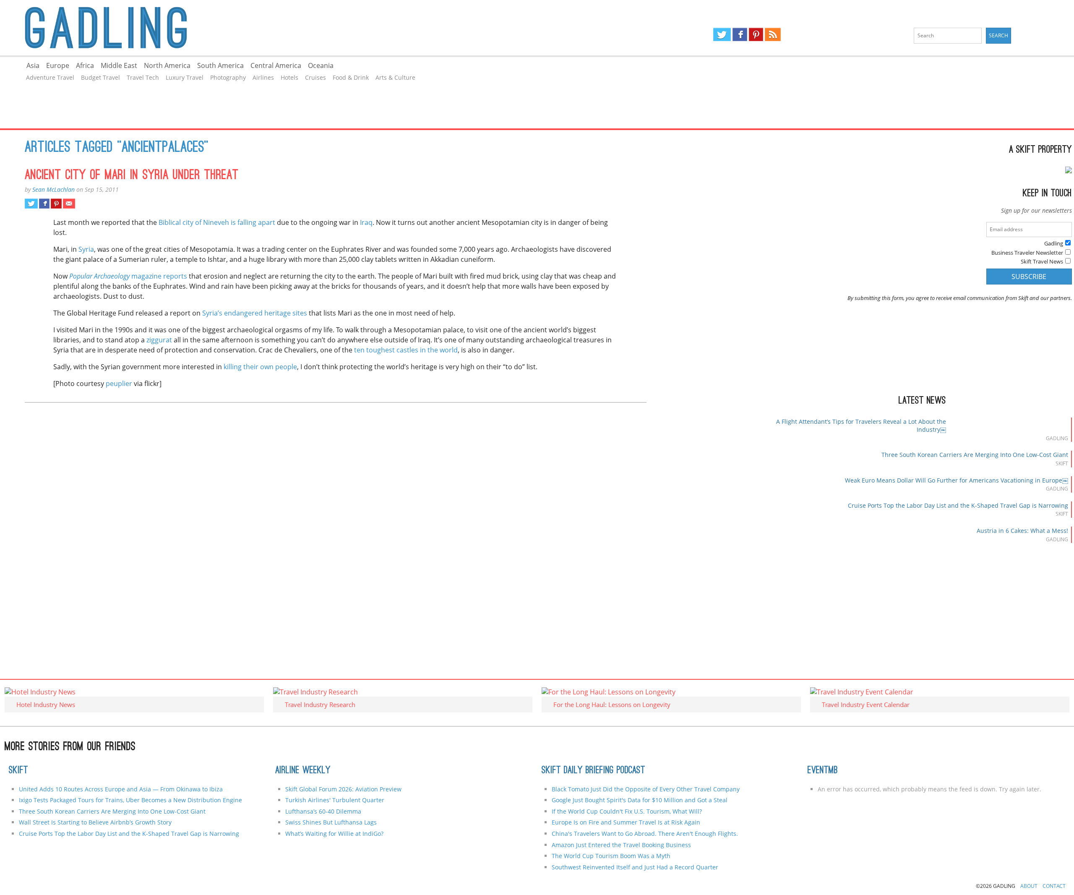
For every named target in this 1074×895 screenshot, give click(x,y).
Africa (85, 65)
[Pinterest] (756, 34)
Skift (18, 771)
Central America (275, 65)
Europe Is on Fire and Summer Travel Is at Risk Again (626, 822)
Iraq (366, 222)
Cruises (315, 77)
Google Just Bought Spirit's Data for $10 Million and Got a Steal (639, 800)
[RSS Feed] (773, 34)
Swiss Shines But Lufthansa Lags (331, 822)
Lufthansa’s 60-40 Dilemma (324, 811)
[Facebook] (740, 34)
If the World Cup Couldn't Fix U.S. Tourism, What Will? (627, 811)
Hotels (289, 77)
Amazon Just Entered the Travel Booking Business (621, 845)
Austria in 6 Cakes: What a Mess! (1022, 531)
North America (167, 65)
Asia (32, 65)
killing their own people (260, 366)
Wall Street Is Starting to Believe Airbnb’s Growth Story (95, 822)
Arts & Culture (395, 77)
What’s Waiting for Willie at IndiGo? (334, 834)
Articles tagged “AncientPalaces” (117, 148)
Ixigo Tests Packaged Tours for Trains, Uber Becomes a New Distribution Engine (130, 800)
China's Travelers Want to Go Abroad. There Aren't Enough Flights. (645, 834)
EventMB (823, 771)
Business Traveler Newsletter (1027, 252)
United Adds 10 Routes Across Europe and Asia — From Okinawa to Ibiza (121, 789)
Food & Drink (351, 77)
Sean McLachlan (53, 189)
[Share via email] (69, 203)
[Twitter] (722, 34)
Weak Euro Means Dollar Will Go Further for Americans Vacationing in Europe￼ (956, 480)
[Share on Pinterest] (56, 203)
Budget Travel (100, 77)
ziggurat (159, 339)
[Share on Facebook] (44, 203)
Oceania (321, 65)
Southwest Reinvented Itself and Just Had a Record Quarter (635, 867)
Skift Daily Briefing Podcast (593, 771)
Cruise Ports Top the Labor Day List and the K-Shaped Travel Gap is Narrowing (958, 505)
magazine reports (128, 276)
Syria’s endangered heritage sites (254, 313)
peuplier (119, 383)
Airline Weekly (303, 771)
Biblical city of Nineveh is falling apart (217, 222)
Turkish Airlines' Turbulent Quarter (334, 800)
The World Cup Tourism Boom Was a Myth (611, 856)
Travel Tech (143, 77)
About (1029, 886)
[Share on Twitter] (31, 203)
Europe (57, 65)
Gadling (269, 28)
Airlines (263, 77)
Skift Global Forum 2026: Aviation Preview (343, 789)
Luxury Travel (184, 77)
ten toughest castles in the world (406, 350)
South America (220, 65)
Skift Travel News (1042, 261)
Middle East (119, 65)
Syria (86, 249)
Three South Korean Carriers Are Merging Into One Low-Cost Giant (974, 455)
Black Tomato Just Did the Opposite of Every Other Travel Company (646, 789)
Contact (1054, 886)
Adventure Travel (50, 77)
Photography (228, 77)
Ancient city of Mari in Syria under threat (132, 176)
